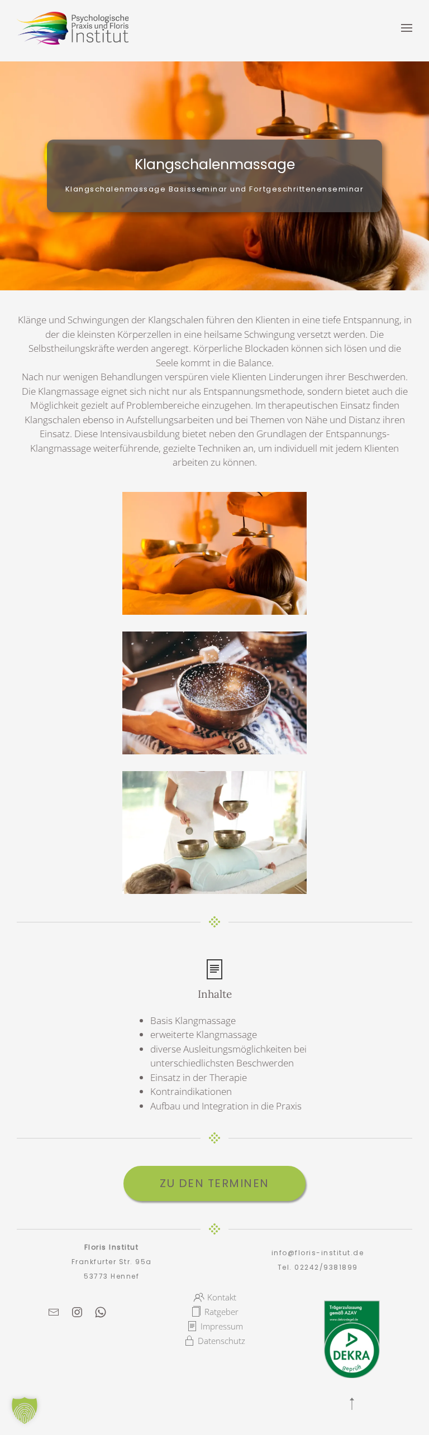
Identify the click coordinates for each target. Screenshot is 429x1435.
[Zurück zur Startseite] (72, 27)
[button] (406, 27)
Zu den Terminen (214, 1183)
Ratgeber (221, 1311)
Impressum (222, 1326)
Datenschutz (221, 1340)
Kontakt (221, 1297)
